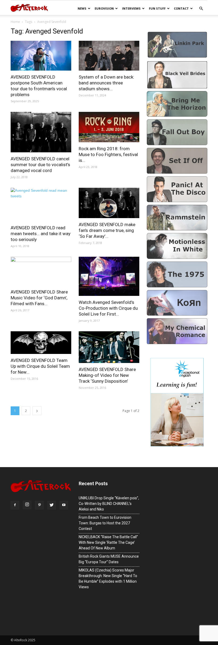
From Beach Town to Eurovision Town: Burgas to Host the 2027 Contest (105, 523)
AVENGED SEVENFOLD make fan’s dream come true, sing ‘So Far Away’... (107, 230)
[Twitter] (51, 505)
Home (15, 21)
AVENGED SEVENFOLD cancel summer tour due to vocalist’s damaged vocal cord (40, 164)
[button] (201, 8)
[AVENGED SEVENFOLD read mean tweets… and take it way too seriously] (41, 205)
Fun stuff (157, 8)
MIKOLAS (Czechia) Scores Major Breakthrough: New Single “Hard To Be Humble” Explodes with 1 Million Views (108, 578)
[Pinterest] (39, 505)
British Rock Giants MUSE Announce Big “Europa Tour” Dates (109, 559)
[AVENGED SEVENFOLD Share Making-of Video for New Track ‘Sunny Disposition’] (109, 347)
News (82, 8)
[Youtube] (64, 505)
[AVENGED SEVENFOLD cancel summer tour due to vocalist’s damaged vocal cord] (41, 132)
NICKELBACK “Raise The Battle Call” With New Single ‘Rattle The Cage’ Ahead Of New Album (108, 542)
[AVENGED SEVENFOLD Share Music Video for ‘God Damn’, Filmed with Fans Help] (41, 271)
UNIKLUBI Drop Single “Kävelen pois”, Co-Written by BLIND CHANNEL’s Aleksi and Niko (109, 503)
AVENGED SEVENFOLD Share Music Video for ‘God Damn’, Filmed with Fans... (39, 297)
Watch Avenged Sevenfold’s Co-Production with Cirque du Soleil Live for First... (108, 308)
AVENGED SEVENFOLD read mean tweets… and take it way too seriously (40, 233)
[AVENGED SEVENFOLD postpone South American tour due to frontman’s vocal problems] (41, 56)
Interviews (131, 8)
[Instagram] (27, 505)
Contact (181, 8)
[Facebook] (15, 505)
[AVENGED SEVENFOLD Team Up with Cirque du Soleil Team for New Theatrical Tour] (41, 342)
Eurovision (104, 8)
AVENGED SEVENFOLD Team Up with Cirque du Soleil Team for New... (40, 366)
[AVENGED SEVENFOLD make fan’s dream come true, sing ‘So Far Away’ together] (109, 203)
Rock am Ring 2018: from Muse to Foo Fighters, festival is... (108, 154)
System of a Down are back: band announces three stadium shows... (106, 82)
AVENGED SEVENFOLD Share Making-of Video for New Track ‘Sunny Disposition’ (107, 375)
